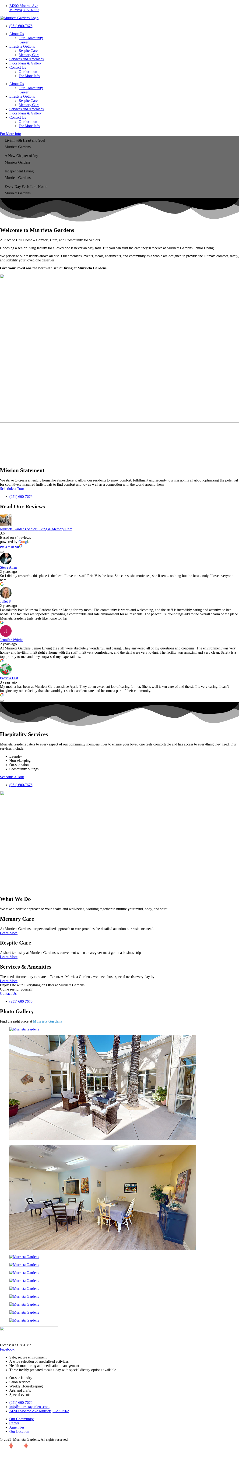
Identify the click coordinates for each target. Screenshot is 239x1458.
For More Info (29, 76)
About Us (16, 34)
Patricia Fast (9, 678)
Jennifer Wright (11, 640)
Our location (28, 72)
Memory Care (29, 55)
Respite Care (28, 51)
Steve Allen (8, 567)
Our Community (31, 38)
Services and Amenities (26, 59)
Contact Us (17, 67)
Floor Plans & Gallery (25, 63)
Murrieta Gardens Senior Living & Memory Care (36, 529)
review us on (9, 546)
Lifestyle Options (22, 46)
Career (23, 42)
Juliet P (5, 601)
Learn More (9, 933)
